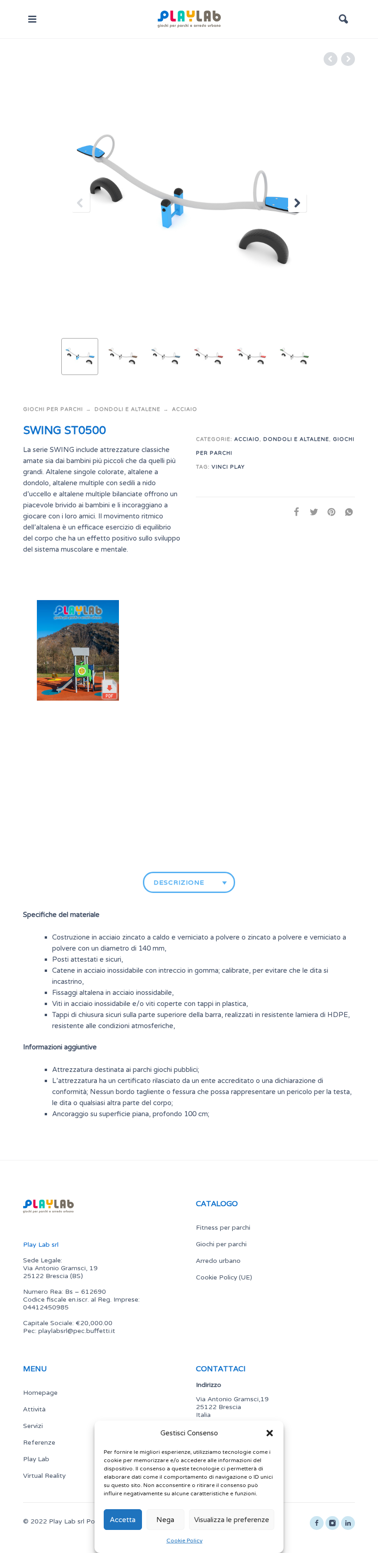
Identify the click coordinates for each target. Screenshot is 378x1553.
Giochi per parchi (53, 409)
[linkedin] (348, 1523)
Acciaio (184, 409)
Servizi (33, 1426)
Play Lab (36, 1459)
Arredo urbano (218, 1260)
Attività (34, 1409)
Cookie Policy (184, 1540)
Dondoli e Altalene (127, 409)
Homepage (40, 1392)
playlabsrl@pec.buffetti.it (76, 1331)
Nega (165, 1520)
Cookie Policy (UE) (224, 1277)
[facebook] (317, 1523)
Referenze (39, 1442)
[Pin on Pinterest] (328, 512)
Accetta (123, 1520)
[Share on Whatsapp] (346, 512)
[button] (269, 1433)
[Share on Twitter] (311, 512)
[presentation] (80, 203)
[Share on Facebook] (293, 512)
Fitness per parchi (223, 1227)
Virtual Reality (44, 1475)
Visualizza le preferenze (231, 1520)
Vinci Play (228, 467)
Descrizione (179, 882)
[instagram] (332, 1523)
